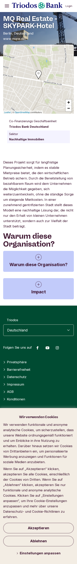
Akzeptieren (38, 528)
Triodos (12, 320)
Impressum (15, 384)
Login (69, 6)
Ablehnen (38, 541)
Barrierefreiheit (18, 370)
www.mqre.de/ (14, 39)
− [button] (68, 108)
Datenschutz (16, 377)
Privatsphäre (17, 362)
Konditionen (16, 399)
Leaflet (7, 112)
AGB (10, 392)
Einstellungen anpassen (40, 553)
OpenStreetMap (22, 112)
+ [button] (68, 102)
